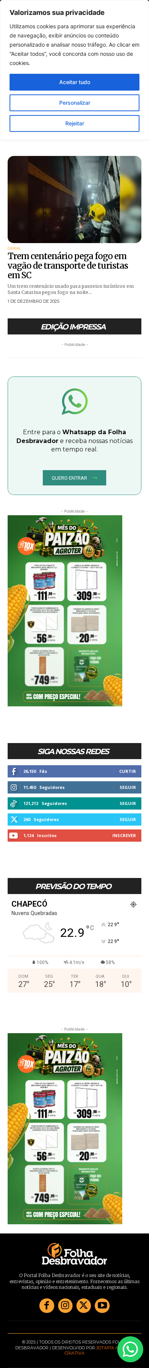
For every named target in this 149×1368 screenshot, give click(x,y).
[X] (83, 1305)
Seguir (128, 787)
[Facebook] (46, 1305)
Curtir (127, 771)
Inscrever (124, 835)
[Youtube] (102, 1305)
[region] (74, 70)
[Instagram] (65, 1305)
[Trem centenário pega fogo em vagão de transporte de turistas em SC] (74, 199)
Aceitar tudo (74, 82)
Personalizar (74, 102)
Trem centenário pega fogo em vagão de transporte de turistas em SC (68, 266)
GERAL (14, 248)
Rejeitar (74, 123)
